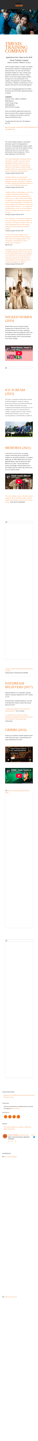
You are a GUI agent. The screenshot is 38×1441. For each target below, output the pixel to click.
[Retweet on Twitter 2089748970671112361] (12, 1141)
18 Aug (33, 1135)
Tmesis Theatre (13, 1135)
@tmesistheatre (24, 1135)
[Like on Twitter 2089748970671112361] (16, 1141)
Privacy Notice (15, 1108)
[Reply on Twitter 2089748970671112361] (9, 1141)
